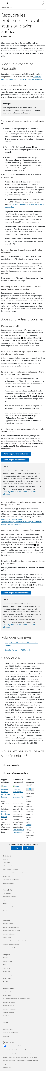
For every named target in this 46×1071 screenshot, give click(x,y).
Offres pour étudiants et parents (11, 944)
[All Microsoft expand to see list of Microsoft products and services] (2, 2)
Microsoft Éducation (8, 923)
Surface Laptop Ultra (8, 866)
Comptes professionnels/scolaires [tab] (15, 773)
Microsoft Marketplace (8, 1005)
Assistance (5, 7)
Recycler (5, 910)
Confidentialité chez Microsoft (10, 1033)
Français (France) (10, 1042)
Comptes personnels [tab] (11, 765)
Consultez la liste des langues (12, 519)
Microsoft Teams (7, 978)
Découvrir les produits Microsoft (11, 879)
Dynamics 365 (6, 968)
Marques (35, 1060)
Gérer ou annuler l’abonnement (22, 1054)
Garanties (5, 914)
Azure (4, 964)
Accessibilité (33, 1064)
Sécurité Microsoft (7, 961)
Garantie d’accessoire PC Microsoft (17, 650)
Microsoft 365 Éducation (9, 934)
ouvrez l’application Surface (5, 814)
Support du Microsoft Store (10, 900)
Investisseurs (6, 1036)
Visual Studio (6, 1016)
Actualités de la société (9, 1029)
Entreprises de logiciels (9, 1012)
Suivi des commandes (8, 907)
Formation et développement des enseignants (14, 941)
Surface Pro (5, 859)
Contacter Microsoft (8, 1054)
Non (28, 848)
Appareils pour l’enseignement (11, 927)
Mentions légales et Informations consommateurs (15, 1057)
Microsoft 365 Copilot (8, 975)
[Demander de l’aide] (7, 3)
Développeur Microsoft (8, 992)
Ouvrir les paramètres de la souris (16, 454)
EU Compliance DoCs (23, 1064)
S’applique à (7, 36)
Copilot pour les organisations (10, 869)
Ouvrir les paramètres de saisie (15, 459)
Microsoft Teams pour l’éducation (11, 930)
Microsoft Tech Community (9, 1002)
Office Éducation (7, 937)
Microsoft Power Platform (9, 1009)
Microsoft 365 (6, 876)
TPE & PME (5, 982)
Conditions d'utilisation (9, 1060)
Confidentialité (33, 1057)
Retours (5, 903)
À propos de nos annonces (9, 1064)
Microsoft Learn (7, 995)
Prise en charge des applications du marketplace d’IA (16, 998)
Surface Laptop (6, 862)
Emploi (4, 1026)
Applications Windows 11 (9, 883)
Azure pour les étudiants (9, 948)
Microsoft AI (6, 958)
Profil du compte (7, 893)
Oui (16, 848)
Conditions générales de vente (24, 1060)
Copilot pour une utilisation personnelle (13, 873)
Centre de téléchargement (9, 896)
